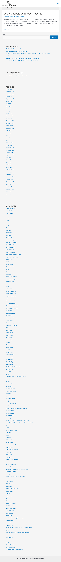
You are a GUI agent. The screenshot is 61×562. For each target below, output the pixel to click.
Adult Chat (8, 230)
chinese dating (9, 315)
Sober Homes (9, 483)
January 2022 (9, 118)
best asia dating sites (11, 240)
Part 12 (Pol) (9, 454)
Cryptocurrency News (11, 325)
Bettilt (7, 262)
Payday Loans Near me (12, 459)
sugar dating (9, 496)
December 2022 (10, 91)
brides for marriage (11, 279)
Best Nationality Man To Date (13, 254)
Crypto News (9, 320)
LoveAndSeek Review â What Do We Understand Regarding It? (22, 60)
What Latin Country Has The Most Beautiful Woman (19, 527)
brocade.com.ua (10, 281)
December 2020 (10, 147)
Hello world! (24, 75)
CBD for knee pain (10, 301)
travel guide (9, 515)
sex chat (8, 474)
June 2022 (8, 106)
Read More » (7, 29)
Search (4, 34)
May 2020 (8, 162)
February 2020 (10, 169)
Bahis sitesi (9, 232)
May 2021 (8, 135)
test (7, 498)
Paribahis (8, 452)
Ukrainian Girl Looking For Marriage (15, 518)
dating (7, 327)
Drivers (8, 342)
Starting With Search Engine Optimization (16, 51)
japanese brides (10, 396)
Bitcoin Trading (10, 266)
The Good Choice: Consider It (13, 49)
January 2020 (9, 172)
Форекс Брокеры (10, 544)
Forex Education (10, 354)
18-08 (7, 218)
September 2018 (10, 189)
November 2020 (10, 150)
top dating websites (11, 503)
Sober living (9, 486)
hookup (8, 381)
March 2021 (9, 140)
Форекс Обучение (10, 547)
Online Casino (9, 440)
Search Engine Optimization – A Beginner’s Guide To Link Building (22, 58)
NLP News (8, 437)
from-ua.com (9, 364)
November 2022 (10, 94)
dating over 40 (10, 335)
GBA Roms (8, 371)
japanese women (10, 398)
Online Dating (9, 447)
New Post (8, 432)
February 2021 (9, 142)
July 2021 (8, 130)
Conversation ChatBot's (12, 318)
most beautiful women (11, 430)
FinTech (8, 349)
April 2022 (8, 111)
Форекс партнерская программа (14, 549)
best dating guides (10, 247)
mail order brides (10, 413)
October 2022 (9, 96)
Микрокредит (9, 537)
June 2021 (8, 133)
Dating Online (9, 332)
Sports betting (9, 491)
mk (6, 425)
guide (7, 374)
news (7, 435)
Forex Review (9, 357)
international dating (11, 391)
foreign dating (9, 352)
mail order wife (10, 415)
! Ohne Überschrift (10, 208)
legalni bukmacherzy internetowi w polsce (16, 408)
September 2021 (10, 128)
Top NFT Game (10, 505)
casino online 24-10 (11, 296)
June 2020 (8, 160)
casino (7, 286)
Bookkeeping (9, 274)
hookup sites (9, 386)
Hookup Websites (10, 388)
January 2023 (9, 89)
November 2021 (10, 123)
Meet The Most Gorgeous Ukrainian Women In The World (20, 423)
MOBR (7, 427)
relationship (9, 466)
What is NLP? (9, 525)
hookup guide (9, 383)
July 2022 (8, 103)
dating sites (9, 337)
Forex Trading (9, 362)
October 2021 (9, 125)
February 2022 (9, 116)
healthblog (8, 379)
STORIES (8, 493)
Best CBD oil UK (10, 245)
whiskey (8, 530)
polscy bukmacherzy (11, 464)
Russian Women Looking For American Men (17, 469)
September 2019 (10, 181)
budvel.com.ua (10, 283)
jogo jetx (16, 16)
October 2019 (9, 179)
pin (6, 461)
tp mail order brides (11, 508)
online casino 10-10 (11, 444)
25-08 (7, 225)
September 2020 (10, 155)
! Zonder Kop (9, 210)
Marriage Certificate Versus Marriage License (17, 420)
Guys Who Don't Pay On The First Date (16, 376)
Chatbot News (9, 310)
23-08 (7, 223)
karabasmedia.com (11, 403)
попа (7, 540)
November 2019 (10, 177)
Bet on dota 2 (9, 259)
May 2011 (8, 191)
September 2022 (10, 99)
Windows (8, 535)
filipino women (9, 347)
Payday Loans (9, 457)
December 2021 (10, 120)
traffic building (9, 513)
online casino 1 (9, 442)
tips (7, 501)
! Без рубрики (9, 213)
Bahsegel (8, 235)
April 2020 (8, 164)
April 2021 (8, 138)
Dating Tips (9, 340)
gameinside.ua (9, 369)
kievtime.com (9, 405)
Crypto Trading (10, 323)
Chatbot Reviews (10, 313)
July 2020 (8, 157)
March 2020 (9, 167)
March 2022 (9, 113)
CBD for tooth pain (10, 303)
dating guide (9, 330)
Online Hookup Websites (12, 449)
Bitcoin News (9, 264)
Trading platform (10, 510)
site (7, 479)
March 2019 (9, 186)
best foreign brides (10, 252)
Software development (12, 488)
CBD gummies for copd (12, 305)
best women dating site (12, 257)
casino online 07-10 (11, 291)
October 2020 (9, 152)
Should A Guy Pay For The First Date (15, 476)
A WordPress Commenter (12, 75)
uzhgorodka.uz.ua (10, 522)
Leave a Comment (8, 16)
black (7, 269)
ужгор (7, 542)
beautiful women (10, 237)
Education (8, 344)
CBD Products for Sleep (12, 308)
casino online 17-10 (11, 293)
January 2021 (9, 145)
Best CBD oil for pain (11, 242)
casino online (9, 288)
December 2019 (10, 174)
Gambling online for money (13, 366)
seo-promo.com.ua (11, 471)
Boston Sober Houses (11, 276)
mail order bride (10, 410)
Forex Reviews (9, 359)
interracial (8, 393)
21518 (7, 220)
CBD (7, 298)
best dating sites (10, 249)
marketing (8, 418)
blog (7, 271)
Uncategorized (9, 520)
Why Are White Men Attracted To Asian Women (18, 532)
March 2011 (9, 194)
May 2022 (8, 108)
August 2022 (9, 101)
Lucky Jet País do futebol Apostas (23, 13)
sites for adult (9, 481)
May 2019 (8, 184)
